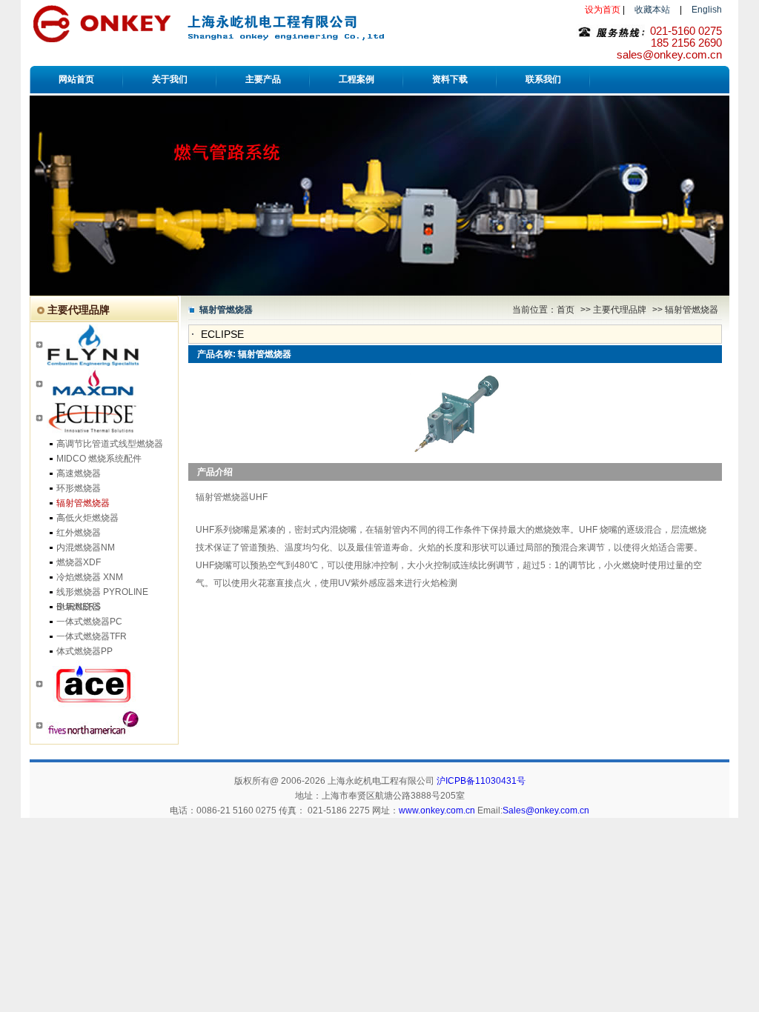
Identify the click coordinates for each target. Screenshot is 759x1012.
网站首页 (76, 79)
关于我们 (170, 79)
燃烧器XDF (78, 562)
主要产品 (263, 79)
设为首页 (602, 9)
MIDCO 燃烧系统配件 (99, 458)
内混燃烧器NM (85, 547)
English (707, 9)
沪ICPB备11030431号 (481, 781)
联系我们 (543, 79)
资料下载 (450, 79)
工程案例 (356, 79)
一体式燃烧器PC (89, 621)
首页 (565, 309)
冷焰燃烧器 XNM (89, 577)
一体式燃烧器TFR (91, 636)
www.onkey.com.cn (437, 810)
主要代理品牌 (621, 309)
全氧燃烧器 (78, 607)
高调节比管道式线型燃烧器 (109, 444)
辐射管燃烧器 (83, 503)
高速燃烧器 (78, 473)
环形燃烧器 (78, 488)
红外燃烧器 (78, 532)
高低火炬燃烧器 (87, 518)
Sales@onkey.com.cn (546, 810)
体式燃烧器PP (84, 651)
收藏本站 (652, 9)
